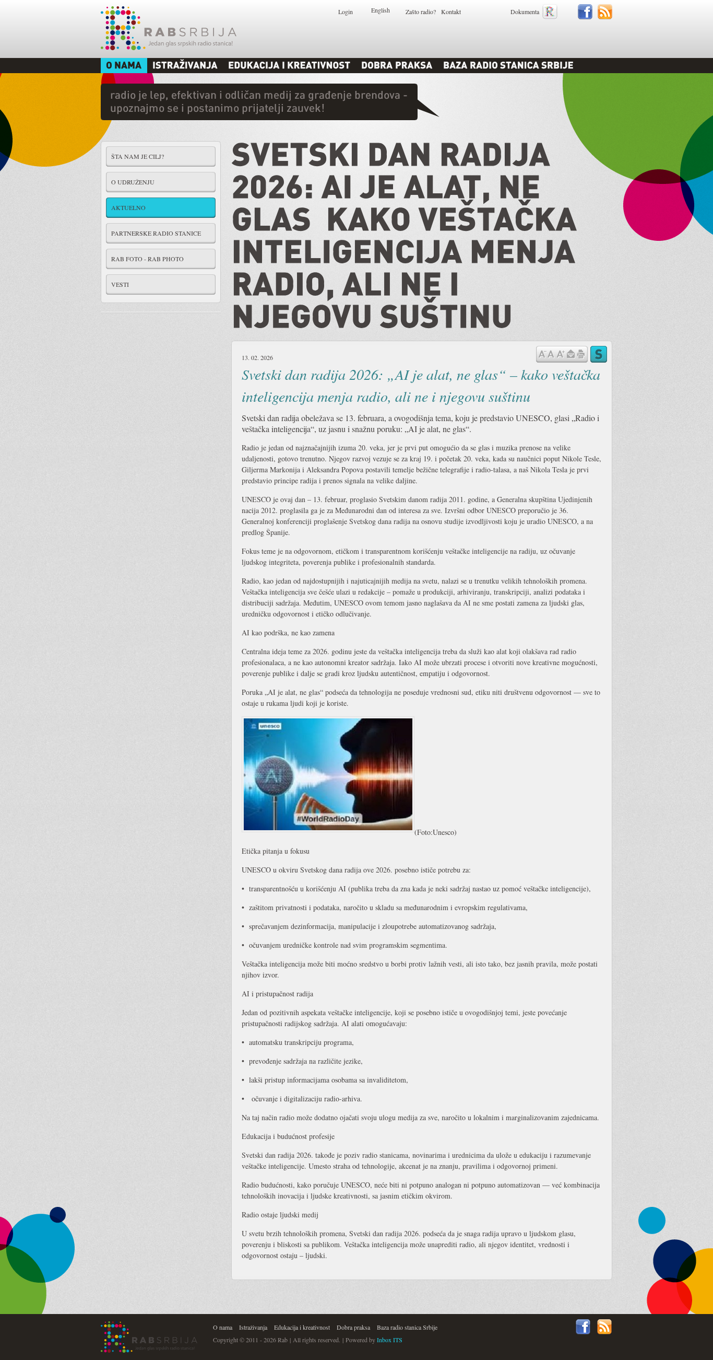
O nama (222, 1327)
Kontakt (451, 11)
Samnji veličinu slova (542, 353)
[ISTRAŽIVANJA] (185, 65)
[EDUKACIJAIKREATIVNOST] (289, 65)
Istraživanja (253, 1327)
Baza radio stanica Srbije (407, 1327)
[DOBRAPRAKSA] (397, 65)
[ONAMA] (124, 65)
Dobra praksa (353, 1327)
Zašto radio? (421, 11)
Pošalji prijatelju (570, 354)
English (380, 10)
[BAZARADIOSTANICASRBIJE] (508, 65)
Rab (168, 28)
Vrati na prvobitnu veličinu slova (551, 353)
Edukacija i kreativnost (302, 1327)
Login (345, 11)
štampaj (581, 354)
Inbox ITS (389, 1339)
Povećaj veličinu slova (560, 353)
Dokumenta (524, 11)
